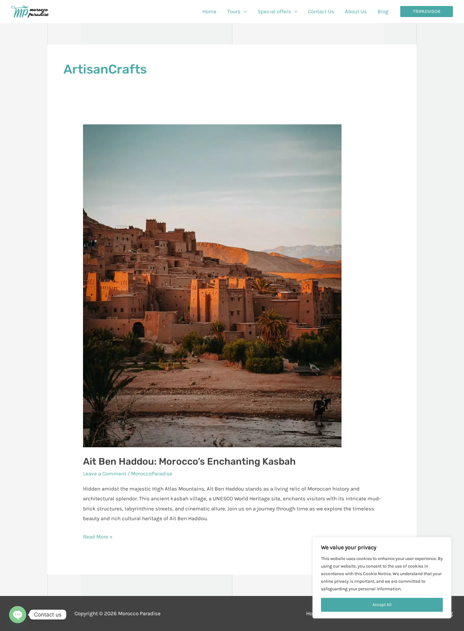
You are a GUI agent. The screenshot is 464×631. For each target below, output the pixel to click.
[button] (426, 11)
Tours (234, 11)
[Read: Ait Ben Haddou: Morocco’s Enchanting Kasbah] (212, 285)
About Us (356, 11)
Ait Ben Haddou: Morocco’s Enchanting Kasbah (189, 461)
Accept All (382, 604)
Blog (383, 11)
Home (209, 11)
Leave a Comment (104, 473)
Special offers (274, 11)
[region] (381, 577)
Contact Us (321, 11)
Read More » (98, 536)
